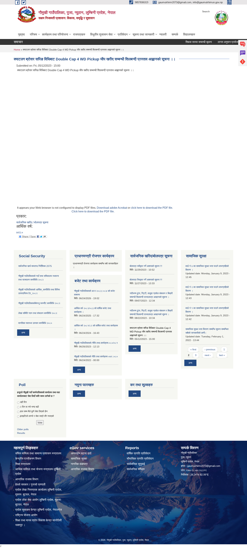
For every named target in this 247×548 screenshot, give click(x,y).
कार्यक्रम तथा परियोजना (55, 34)
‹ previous (210, 349)
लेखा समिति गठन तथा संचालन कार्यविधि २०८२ (37, 313)
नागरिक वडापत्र (79, 464)
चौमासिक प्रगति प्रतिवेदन (140, 458)
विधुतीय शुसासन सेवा (101, 34)
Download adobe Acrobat (112, 207)
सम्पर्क (175, 34)
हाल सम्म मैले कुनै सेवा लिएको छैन (34, 411)
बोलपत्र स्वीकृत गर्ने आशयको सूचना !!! (146, 266)
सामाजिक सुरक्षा (79, 458)
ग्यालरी (163, 34)
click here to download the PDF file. (152, 207)
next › (208, 355)
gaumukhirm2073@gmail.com (203, 465)
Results (21, 433)
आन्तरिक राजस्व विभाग (82, 469)
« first (193, 349)
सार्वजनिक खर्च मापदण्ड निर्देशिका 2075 (35, 266)
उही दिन (23, 402)
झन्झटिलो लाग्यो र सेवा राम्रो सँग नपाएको (37, 416)
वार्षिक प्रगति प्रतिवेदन (138, 453)
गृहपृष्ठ (21, 34)
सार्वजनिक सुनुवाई (136, 464)
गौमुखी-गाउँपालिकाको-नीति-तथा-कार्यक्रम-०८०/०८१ (96, 343)
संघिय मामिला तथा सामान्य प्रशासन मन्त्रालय (38, 453)
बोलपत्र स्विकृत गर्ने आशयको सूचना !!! (146, 279)
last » (222, 355)
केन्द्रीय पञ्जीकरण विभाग (28, 458)
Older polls (23, 429)
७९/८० (19, 232)
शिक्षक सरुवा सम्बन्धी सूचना (190, 42)
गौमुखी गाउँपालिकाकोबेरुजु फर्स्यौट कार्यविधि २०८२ (39, 303)
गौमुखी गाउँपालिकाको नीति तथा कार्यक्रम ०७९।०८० (96, 356)
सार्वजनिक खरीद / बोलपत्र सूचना (32, 222)
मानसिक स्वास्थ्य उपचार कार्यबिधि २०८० (35, 323)
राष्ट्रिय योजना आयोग (26, 515)
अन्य (23, 332)
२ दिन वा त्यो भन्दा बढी (29, 406)
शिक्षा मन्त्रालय (22, 464)
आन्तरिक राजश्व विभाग (26, 479)
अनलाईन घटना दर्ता (81, 453)
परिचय (33, 34)
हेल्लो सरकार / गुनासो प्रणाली (30, 484)
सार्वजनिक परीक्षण (136, 469)
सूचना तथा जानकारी (143, 34)
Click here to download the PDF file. (93, 211)
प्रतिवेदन (123, 34)
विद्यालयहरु (189, 34)
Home (17, 49)
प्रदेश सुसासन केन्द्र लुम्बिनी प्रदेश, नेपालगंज (38, 509)
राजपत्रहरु (79, 34)
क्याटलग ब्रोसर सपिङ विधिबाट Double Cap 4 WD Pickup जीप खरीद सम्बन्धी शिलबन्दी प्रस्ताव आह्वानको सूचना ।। (151, 332)
